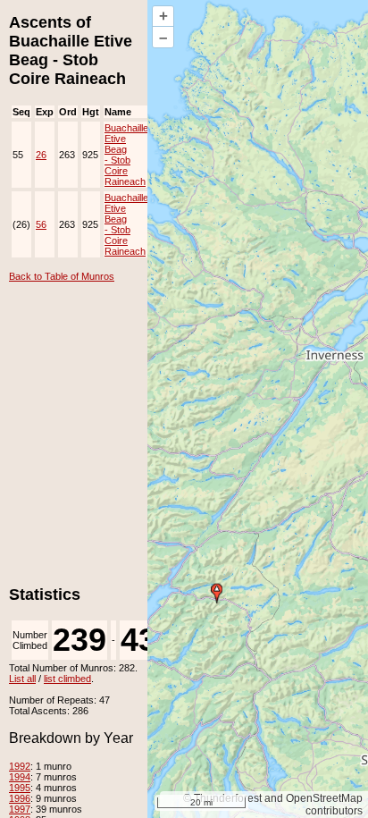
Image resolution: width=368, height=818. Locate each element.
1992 (19, 766)
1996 (19, 798)
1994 (19, 777)
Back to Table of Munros (61, 276)
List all (22, 678)
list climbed (67, 678)
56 (41, 224)
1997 (19, 809)
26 (41, 154)
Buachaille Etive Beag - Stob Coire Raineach (126, 154)
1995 (19, 787)
